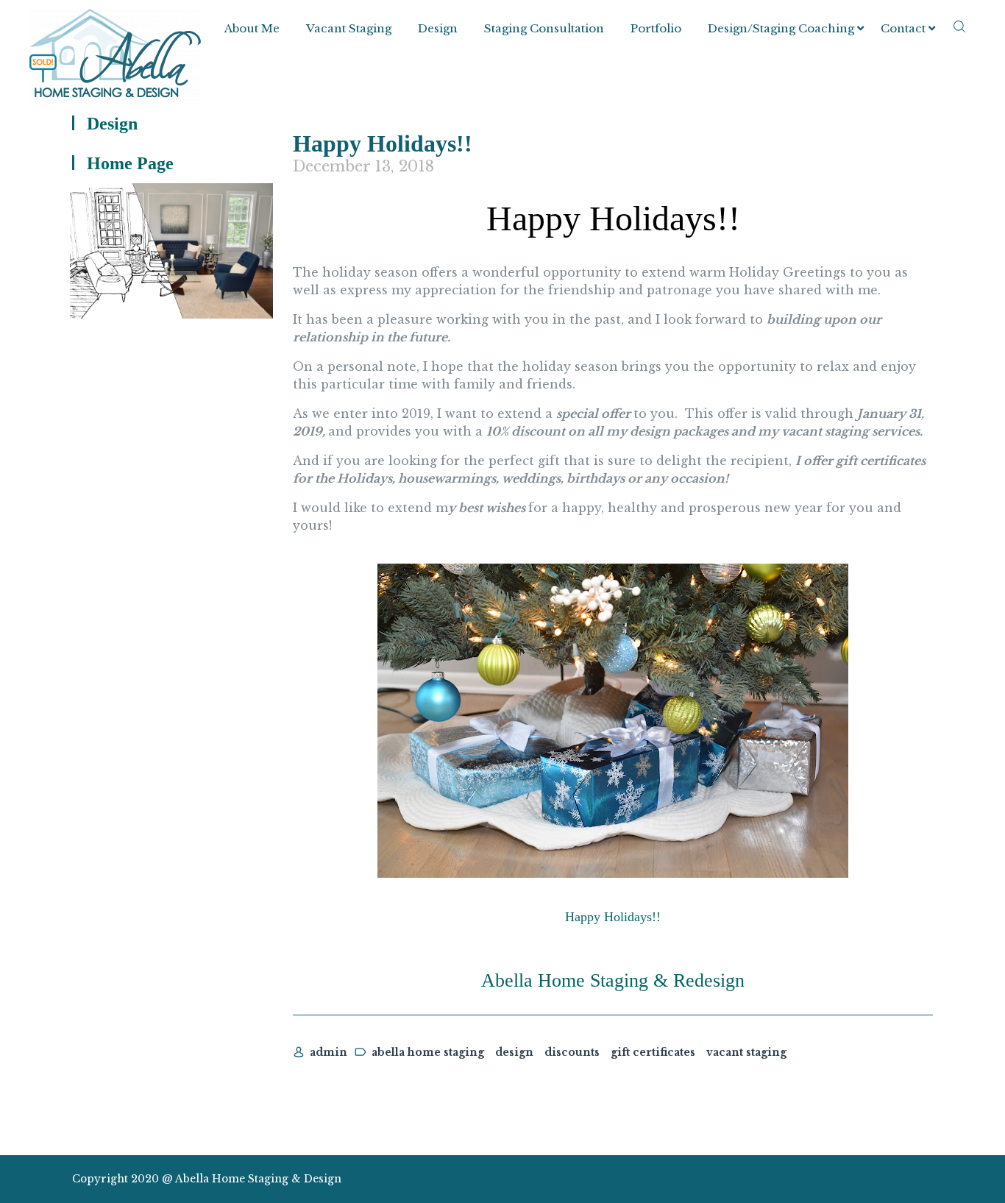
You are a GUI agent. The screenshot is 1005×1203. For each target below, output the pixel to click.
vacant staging (746, 1052)
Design (438, 28)
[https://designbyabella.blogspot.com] (925, 1179)
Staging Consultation (544, 28)
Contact (903, 28)
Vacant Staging (348, 28)
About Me (252, 28)
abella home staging (428, 1052)
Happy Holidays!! (382, 143)
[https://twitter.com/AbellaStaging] (820, 1179)
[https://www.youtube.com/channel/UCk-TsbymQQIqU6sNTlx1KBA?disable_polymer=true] (898, 1179)
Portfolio (656, 28)
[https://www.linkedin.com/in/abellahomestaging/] (873, 1179)
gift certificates (653, 1052)
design (514, 1052)
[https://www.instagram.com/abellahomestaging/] (847, 1179)
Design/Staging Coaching (781, 28)
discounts (572, 1052)
